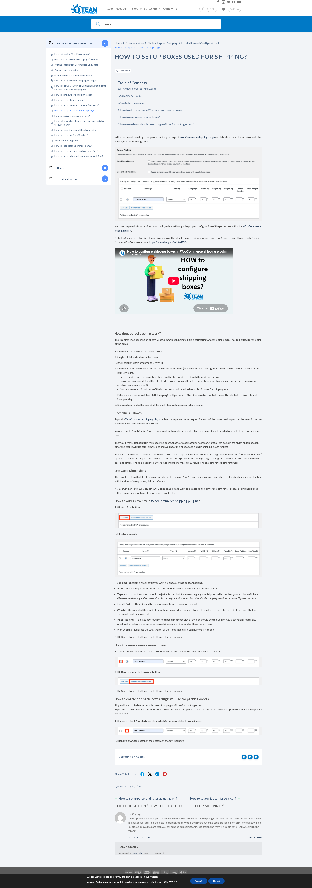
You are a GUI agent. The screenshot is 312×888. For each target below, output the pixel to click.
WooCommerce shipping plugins (174, 501)
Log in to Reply (254, 837)
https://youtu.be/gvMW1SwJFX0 (167, 242)
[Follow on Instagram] (223, 3)
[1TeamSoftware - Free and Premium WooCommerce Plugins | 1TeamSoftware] (86, 9)
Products (121, 9)
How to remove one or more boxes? (140, 117)
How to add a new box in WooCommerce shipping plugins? (152, 109)
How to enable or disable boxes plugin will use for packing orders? (157, 124)
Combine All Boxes (131, 95)
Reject (216, 880)
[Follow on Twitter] (228, 3)
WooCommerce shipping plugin (197, 137)
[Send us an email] (233, 3)
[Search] (201, 9)
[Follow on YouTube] (239, 3)
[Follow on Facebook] (218, 3)
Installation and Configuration (199, 43)
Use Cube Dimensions (132, 102)
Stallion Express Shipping (163, 43)
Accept (198, 880)
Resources (138, 9)
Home (109, 9)
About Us (154, 9)
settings (173, 881)
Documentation (134, 43)
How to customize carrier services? (213, 798)
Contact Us (170, 9)
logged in (138, 852)
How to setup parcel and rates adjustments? (148, 798)
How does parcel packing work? (138, 88)
